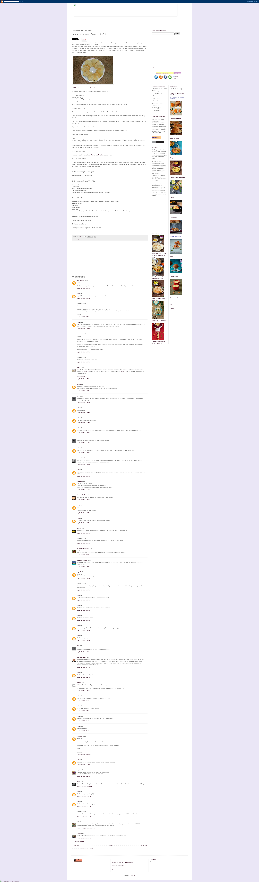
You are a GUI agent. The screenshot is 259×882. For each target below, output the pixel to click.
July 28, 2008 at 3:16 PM (83, 710)
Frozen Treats (174, 276)
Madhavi (79, 682)
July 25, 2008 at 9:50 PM (83, 543)
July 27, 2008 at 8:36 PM (83, 590)
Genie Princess (81, 376)
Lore (78, 396)
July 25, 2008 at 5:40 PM (83, 513)
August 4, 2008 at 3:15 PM (84, 816)
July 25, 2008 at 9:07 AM (83, 422)
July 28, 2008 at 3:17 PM (83, 720)
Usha (78, 293)
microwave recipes (88, 239)
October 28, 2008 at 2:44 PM (84, 838)
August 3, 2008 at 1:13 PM (84, 796)
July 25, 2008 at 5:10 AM (83, 390)
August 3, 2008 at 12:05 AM (84, 786)
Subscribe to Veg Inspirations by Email (122, 862)
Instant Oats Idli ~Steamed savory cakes (159, 321)
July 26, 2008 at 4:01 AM (83, 555)
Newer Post (76, 845)
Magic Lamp (80, 239)
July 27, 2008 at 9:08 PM (83, 630)
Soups (172, 158)
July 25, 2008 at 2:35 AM (83, 379)
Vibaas (79, 781)
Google (172, 308)
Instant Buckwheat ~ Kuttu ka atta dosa (159, 299)
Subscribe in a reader (118, 865)
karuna (79, 384)
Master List (87, 371)
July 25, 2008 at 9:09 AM (83, 432)
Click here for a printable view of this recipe (84, 87)
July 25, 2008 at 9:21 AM (83, 442)
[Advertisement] (111, 21)
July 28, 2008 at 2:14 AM (83, 667)
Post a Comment (79, 841)
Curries (172, 197)
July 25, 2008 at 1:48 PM (83, 476)
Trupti (100, 155)
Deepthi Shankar (82, 458)
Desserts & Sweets (175, 298)
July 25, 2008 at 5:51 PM (83, 523)
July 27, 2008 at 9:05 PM (83, 600)
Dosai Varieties (174, 138)
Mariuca (79, 367)
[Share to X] (92, 237)
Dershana (80, 736)
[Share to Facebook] (95, 237)
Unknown (79, 481)
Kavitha (79, 833)
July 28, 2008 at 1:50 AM (83, 652)
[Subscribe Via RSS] (161, 78)
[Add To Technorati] (170, 78)
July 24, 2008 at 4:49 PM (83, 288)
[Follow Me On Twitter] (156, 78)
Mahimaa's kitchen (82, 560)
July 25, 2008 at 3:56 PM (83, 499)
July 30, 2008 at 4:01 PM (83, 776)
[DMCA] (158, 143)
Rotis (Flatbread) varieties (177, 177)
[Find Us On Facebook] (165, 78)
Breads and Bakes (175, 236)
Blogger (133, 875)
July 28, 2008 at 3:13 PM (83, 700)
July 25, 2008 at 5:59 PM (83, 533)
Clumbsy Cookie (81, 495)
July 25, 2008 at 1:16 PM (83, 464)
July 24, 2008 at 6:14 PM (83, 328)
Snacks (96, 239)
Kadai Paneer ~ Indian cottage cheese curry (158, 277)
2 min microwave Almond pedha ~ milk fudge (159, 342)
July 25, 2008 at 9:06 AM (83, 412)
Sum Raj (79, 528)
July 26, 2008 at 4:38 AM (83, 566)
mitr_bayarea (81, 280)
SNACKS (172, 256)
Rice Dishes (173, 217)
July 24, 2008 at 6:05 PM (83, 316)
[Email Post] (84, 236)
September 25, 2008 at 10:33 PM (86, 828)
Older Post (144, 845)
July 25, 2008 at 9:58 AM (83, 452)
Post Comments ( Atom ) (86, 848)
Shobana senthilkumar (83, 548)
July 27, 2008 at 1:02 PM (83, 578)
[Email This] (88, 237)
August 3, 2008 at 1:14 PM (84, 806)
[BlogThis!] (90, 237)
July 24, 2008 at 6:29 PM (83, 362)
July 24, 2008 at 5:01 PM (83, 298)
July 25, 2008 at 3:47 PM (83, 489)
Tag (99, 239)
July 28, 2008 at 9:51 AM (83, 677)
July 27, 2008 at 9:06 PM (83, 610)
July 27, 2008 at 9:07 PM (83, 620)
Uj (77, 821)
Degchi (79, 572)
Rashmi (93, 155)
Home (110, 845)
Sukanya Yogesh (82, 657)
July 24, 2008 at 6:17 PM (83, 352)
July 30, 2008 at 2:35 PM (83, 764)
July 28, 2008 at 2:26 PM (83, 690)
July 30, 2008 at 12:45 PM (84, 754)
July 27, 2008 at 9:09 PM (83, 640)
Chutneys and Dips (175, 118)
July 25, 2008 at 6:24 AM (83, 402)
